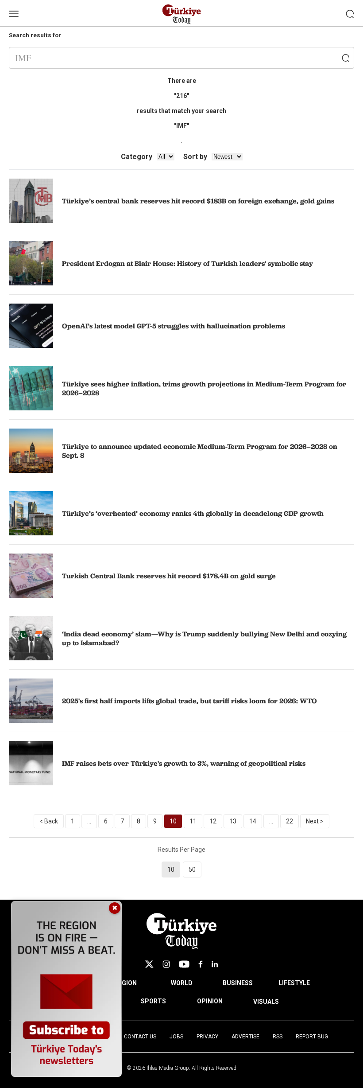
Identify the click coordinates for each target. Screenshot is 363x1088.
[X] (149, 964)
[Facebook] (200, 964)
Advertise (245, 1036)
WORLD (182, 983)
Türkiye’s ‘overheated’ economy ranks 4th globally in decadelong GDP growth (193, 513)
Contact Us (140, 1036)
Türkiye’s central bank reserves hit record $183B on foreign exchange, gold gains (198, 200)
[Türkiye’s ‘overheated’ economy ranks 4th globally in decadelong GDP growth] (31, 513)
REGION (125, 983)
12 (212, 821)
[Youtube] (184, 964)
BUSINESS (238, 983)
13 (232, 821)
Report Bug (312, 1036)
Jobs (176, 1036)
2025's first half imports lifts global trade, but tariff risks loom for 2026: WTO (189, 700)
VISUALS (266, 1001)
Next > (315, 821)
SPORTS (153, 1001)
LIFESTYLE (294, 983)
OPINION (210, 1001)
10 (173, 821)
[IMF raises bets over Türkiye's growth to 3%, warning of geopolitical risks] (31, 763)
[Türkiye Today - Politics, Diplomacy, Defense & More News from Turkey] (181, 14)
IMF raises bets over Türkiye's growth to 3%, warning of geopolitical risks (183, 763)
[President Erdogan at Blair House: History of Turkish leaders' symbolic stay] (31, 263)
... (89, 821)
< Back (48, 821)
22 (289, 821)
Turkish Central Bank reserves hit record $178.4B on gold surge (169, 575)
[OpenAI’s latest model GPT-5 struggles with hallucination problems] (31, 326)
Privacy (207, 1036)
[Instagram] (166, 964)
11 (193, 821)
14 (252, 821)
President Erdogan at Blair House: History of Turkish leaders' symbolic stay (187, 263)
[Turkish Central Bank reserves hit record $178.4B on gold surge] (31, 576)
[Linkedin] (215, 964)
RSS (277, 1036)
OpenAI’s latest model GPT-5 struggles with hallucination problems (173, 325)
